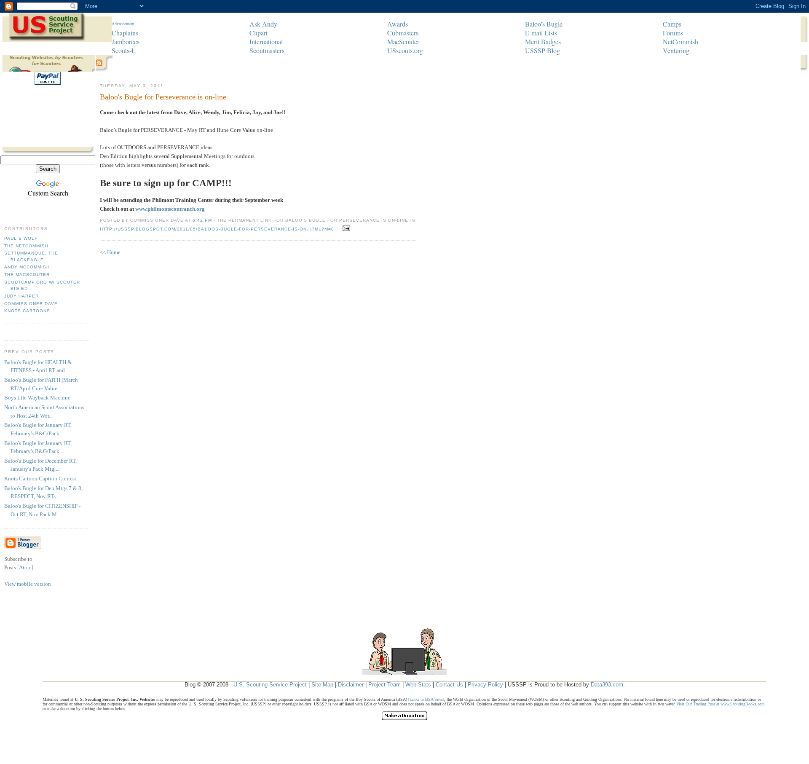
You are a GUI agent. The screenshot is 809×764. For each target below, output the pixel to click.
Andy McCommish (27, 267)
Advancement (123, 23)
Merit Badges (543, 41)
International (266, 41)
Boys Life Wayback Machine (37, 397)
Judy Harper (21, 296)
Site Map (322, 684)
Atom (25, 567)
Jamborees (125, 41)
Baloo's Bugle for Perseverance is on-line (163, 97)
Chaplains (125, 32)
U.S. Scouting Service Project (270, 684)
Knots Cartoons (27, 310)
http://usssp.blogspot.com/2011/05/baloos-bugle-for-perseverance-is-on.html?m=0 (217, 229)
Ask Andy (263, 23)
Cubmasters (402, 32)
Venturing (676, 50)
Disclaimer (351, 684)
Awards (397, 23)
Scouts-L (124, 50)
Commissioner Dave (31, 303)
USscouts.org (405, 50)
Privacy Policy (485, 684)
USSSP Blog (542, 50)
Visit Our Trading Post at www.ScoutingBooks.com (720, 704)
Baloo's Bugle (544, 23)
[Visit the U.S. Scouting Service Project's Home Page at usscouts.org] (47, 30)
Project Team (384, 684)
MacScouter (403, 41)
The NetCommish (26, 246)
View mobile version (27, 584)
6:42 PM (203, 220)
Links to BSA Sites (426, 699)
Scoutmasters (266, 50)
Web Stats (418, 684)
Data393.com (607, 684)
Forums (673, 32)
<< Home (110, 252)
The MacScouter (27, 274)
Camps (672, 23)
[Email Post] (345, 228)
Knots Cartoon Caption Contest (40, 478)
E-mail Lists (541, 32)
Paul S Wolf (21, 238)
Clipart (258, 32)
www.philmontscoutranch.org (170, 209)
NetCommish (680, 41)
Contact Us (449, 684)
